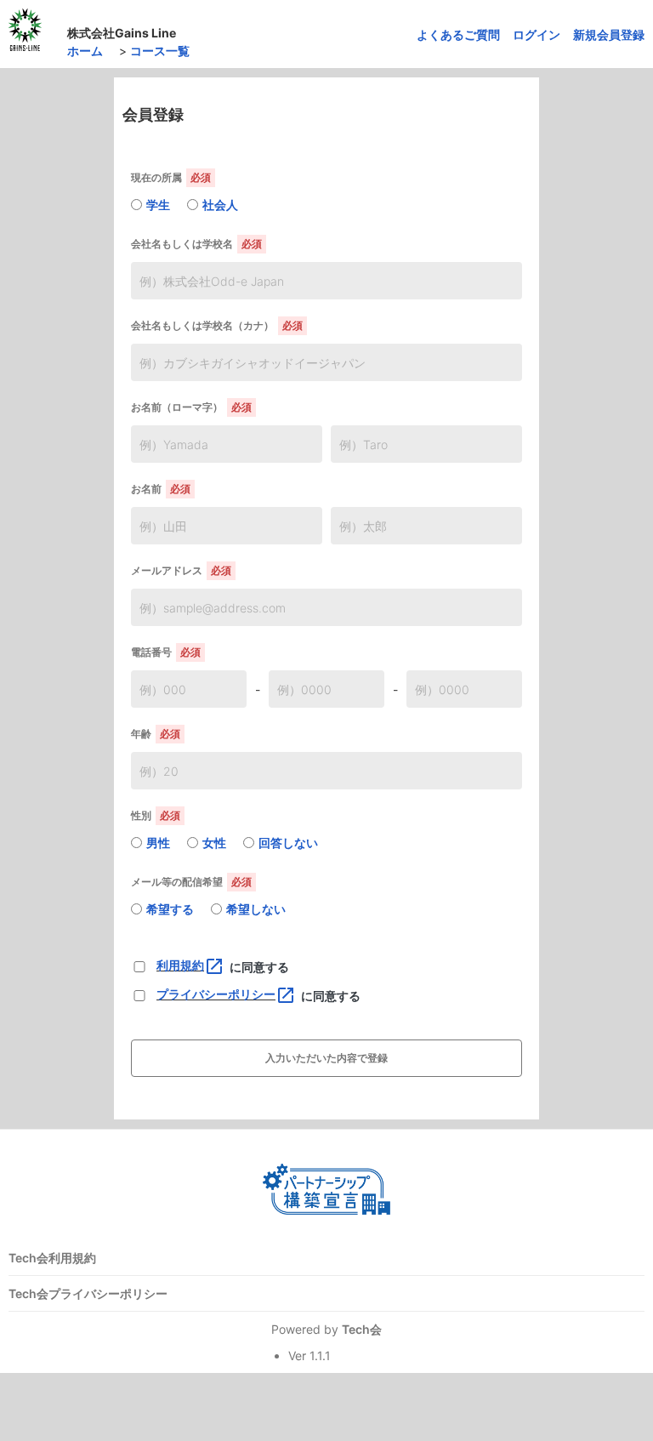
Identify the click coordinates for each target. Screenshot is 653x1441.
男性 (158, 842)
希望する (170, 909)
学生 (158, 204)
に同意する (259, 967)
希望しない (256, 909)
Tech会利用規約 (52, 1257)
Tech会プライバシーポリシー (88, 1293)
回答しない (288, 842)
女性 (214, 842)
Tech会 (362, 1329)
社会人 (220, 204)
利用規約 (190, 965)
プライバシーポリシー (226, 994)
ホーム (85, 50)
